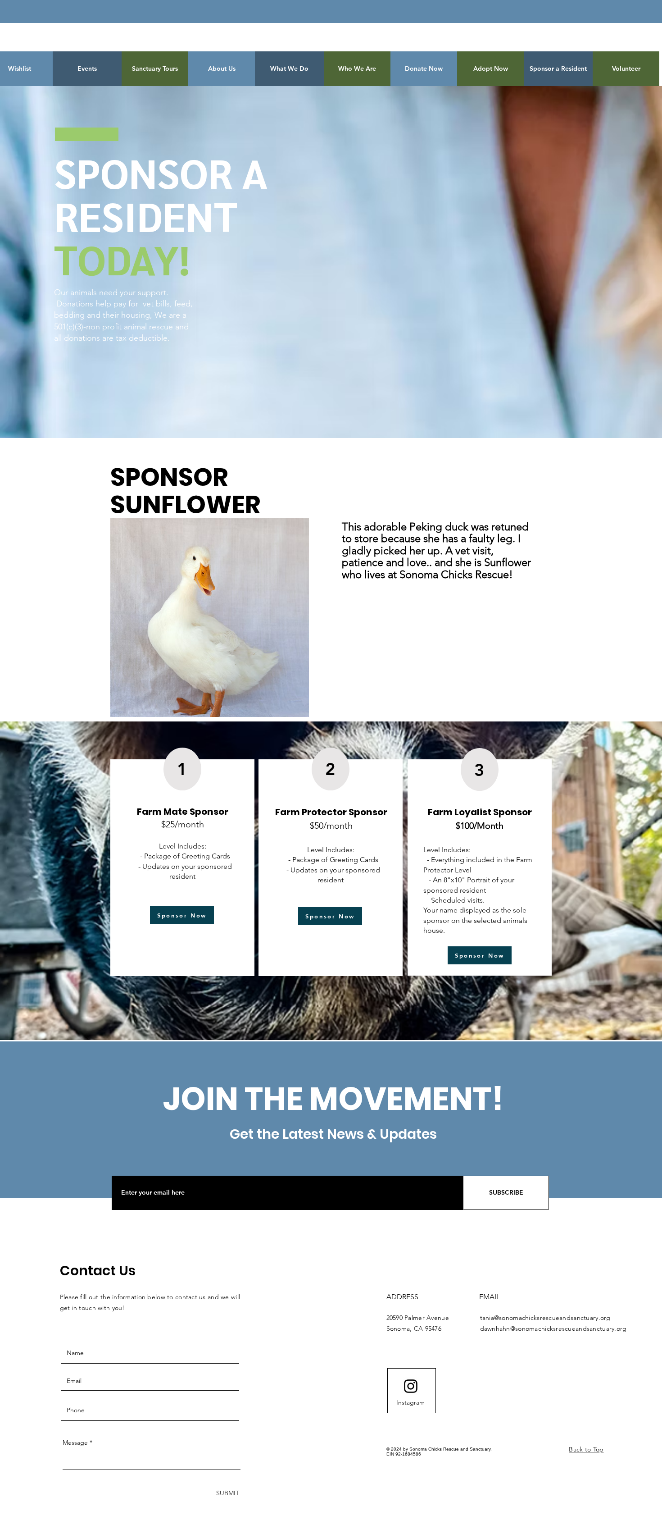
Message (75, 1442)
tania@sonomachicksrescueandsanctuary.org (545, 1318)
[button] (423, 68)
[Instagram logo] (411, 1386)
